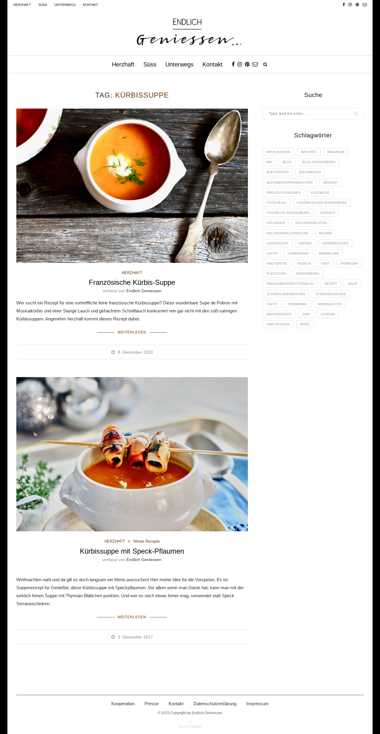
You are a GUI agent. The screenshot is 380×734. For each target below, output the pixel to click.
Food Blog (276, 202)
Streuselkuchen (331, 294)
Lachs (272, 253)
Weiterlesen (132, 332)
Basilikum (335, 152)
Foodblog (320, 192)
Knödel (305, 243)
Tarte (272, 304)
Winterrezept (279, 314)
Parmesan (349, 263)
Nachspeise (277, 263)
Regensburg (307, 273)
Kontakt (90, 5)
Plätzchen (276, 273)
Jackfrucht (278, 243)
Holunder (276, 223)
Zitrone (328, 314)
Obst (325, 263)
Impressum (257, 703)
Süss (42, 5)
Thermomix (297, 304)
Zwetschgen (278, 324)
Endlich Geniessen (144, 290)
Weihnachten (330, 304)
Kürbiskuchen (335, 243)
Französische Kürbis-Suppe (132, 282)
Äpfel (305, 324)
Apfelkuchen (278, 152)
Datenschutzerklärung (215, 703)
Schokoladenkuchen (286, 294)
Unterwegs (64, 5)
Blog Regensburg (318, 162)
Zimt (306, 314)
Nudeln (304, 263)
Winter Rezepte (146, 541)
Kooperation (122, 703)
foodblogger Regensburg (322, 202)
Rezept (330, 283)
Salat (352, 283)
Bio (269, 162)
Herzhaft (22, 5)
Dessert (330, 182)
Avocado (309, 152)
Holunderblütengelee (287, 233)
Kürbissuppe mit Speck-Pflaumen (132, 551)
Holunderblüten (311, 223)
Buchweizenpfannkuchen (290, 182)
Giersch (327, 213)
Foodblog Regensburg (288, 213)
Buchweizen (310, 172)
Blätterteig (278, 172)
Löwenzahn (298, 253)
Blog (287, 162)
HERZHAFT (132, 273)
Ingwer (325, 233)
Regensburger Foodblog (290, 283)
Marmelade (329, 253)
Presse (152, 703)
